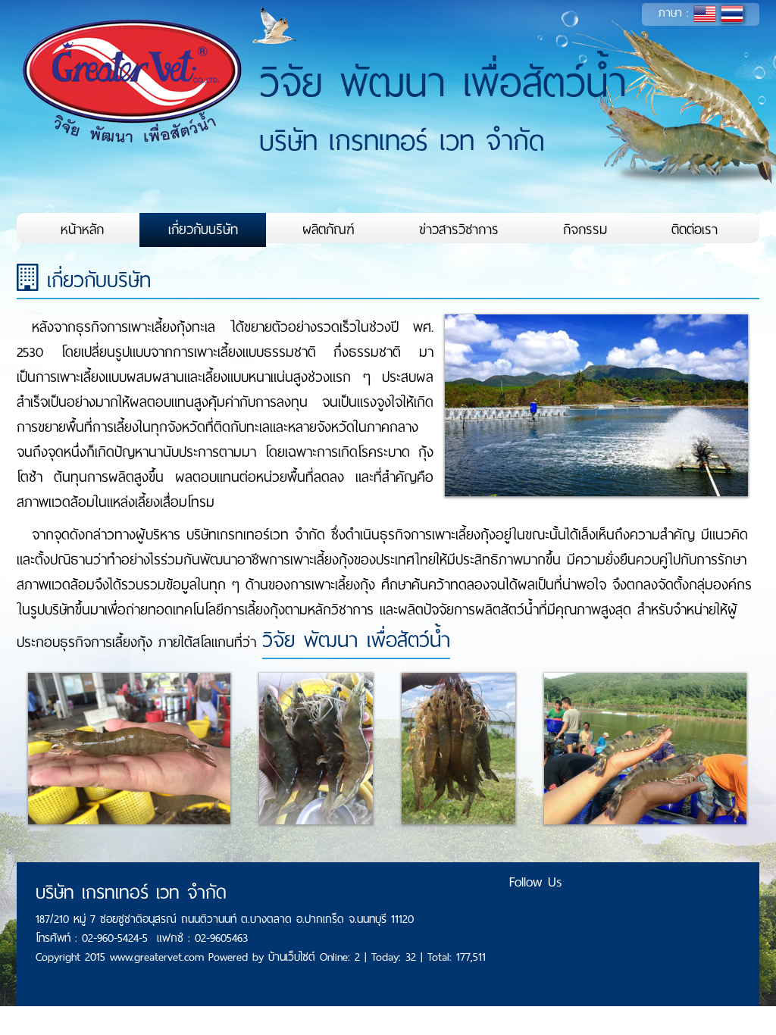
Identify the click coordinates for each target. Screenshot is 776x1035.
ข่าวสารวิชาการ (459, 229)
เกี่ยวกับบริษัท (203, 229)
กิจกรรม (585, 229)
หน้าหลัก (82, 229)
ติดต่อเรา (694, 229)
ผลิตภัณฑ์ (328, 229)
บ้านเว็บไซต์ (294, 957)
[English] (704, 13)
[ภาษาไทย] (732, 13)
